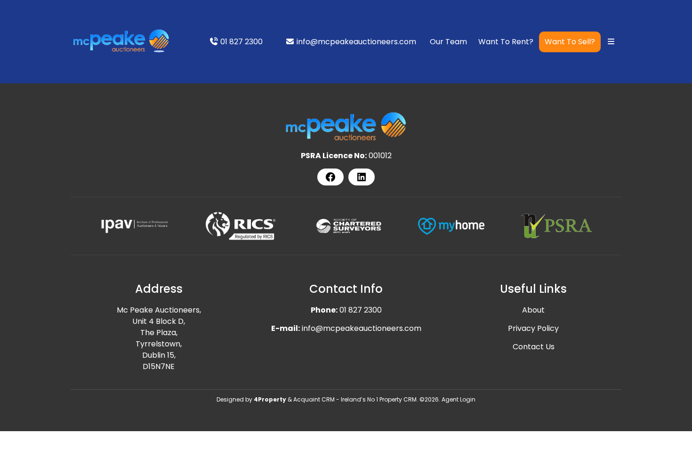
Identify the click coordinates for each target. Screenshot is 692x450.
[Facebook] (330, 177)
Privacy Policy (533, 328)
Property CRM (398, 399)
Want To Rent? (505, 41)
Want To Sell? (570, 41)
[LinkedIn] (361, 177)
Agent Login (458, 399)
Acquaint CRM (314, 399)
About (533, 310)
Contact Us (534, 346)
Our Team (448, 41)
